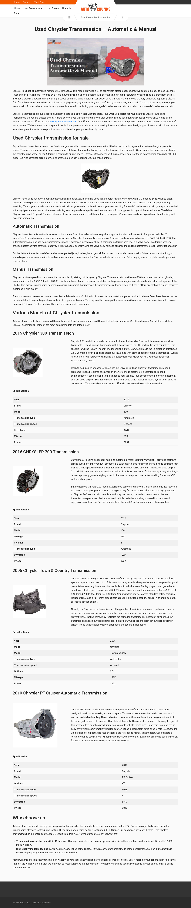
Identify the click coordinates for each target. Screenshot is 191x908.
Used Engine (52, 8)
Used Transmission (33, 8)
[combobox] (95, 17)
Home (17, 2)
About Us (66, 8)
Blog (16, 13)
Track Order (39, 2)
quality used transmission (63, 121)
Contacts (27, 2)
